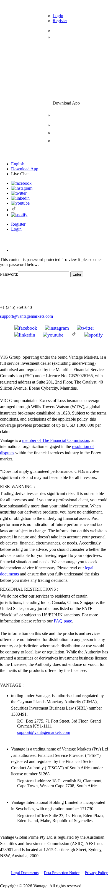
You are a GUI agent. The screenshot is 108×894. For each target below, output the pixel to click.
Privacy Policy (96, 873)
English (17, 163)
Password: (9, 274)
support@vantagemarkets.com (26, 316)
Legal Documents (24, 873)
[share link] (25, 328)
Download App (24, 168)
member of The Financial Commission (55, 440)
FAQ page (63, 621)
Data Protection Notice (61, 873)
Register (18, 224)
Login (16, 229)
